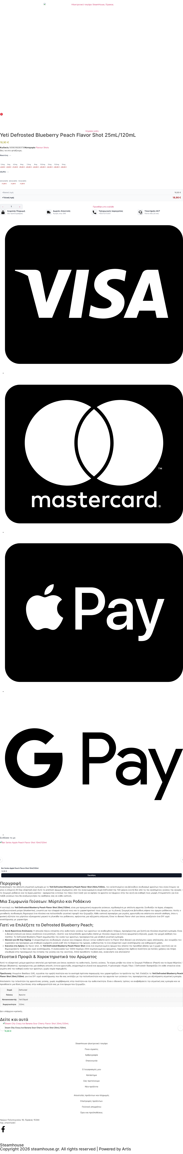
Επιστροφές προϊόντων (91, 1101)
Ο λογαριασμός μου (91, 1069)
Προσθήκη (92, 875)
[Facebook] (3, 1129)
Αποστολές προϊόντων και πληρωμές (91, 1095)
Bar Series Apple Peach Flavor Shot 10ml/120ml (19, 868)
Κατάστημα (91, 1075)
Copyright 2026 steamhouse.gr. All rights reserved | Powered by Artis (65, 1149)
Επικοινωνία (91, 1060)
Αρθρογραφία (91, 1055)
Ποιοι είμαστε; (91, 1049)
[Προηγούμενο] (2, 1027)
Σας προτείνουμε (91, 1081)
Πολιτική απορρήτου (91, 1107)
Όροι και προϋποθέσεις (91, 1112)
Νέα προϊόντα (91, 1086)
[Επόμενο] (180, 1027)
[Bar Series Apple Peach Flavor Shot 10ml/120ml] (91, 853)
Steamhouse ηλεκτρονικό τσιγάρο (91, 1043)
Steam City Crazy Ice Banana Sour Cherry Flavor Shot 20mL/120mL (35, 1027)
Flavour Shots (42, 147)
